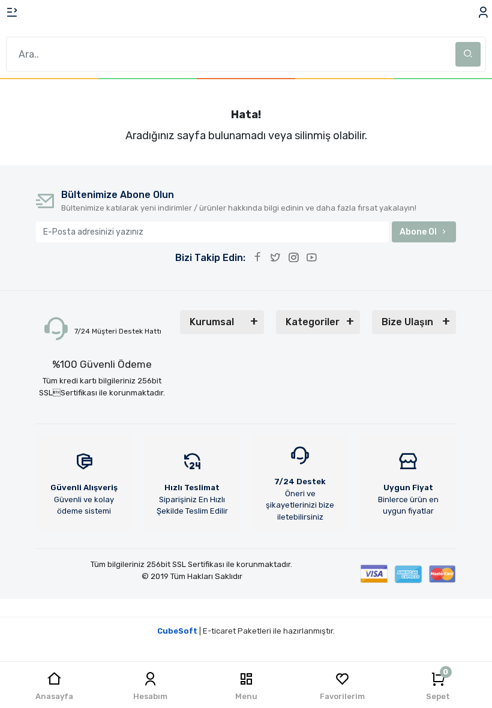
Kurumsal (212, 322)
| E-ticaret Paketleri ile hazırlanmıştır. (246, 630)
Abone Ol (418, 232)
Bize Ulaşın (407, 322)
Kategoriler (313, 322)
